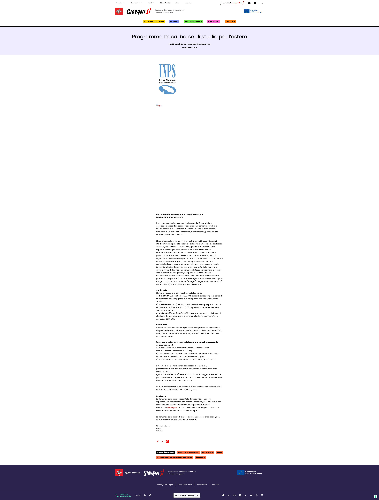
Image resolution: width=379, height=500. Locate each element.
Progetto (119, 3)
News (177, 3)
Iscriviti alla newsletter (187, 495)
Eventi (150, 3)
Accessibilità (202, 485)
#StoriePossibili (165, 3)
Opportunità (135, 3)
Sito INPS (159, 431)
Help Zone (215, 485)
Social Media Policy (185, 485)
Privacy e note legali (165, 485)
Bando (158, 428)
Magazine (188, 3)
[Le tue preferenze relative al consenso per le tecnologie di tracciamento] (375, 496)
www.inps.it (172, 407)
